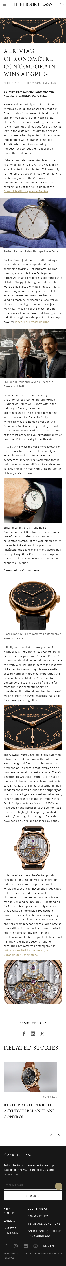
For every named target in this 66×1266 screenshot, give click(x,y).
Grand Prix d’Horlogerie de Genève (26, 191)
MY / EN (48, 1246)
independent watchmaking (32, 322)
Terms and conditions (44, 1223)
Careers (9, 1220)
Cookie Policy (37, 1208)
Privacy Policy (38, 1216)
